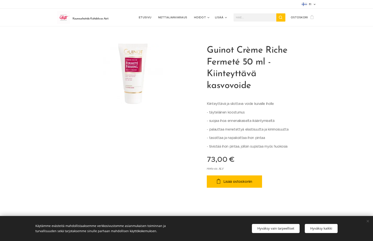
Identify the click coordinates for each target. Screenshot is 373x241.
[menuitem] (146, 17)
